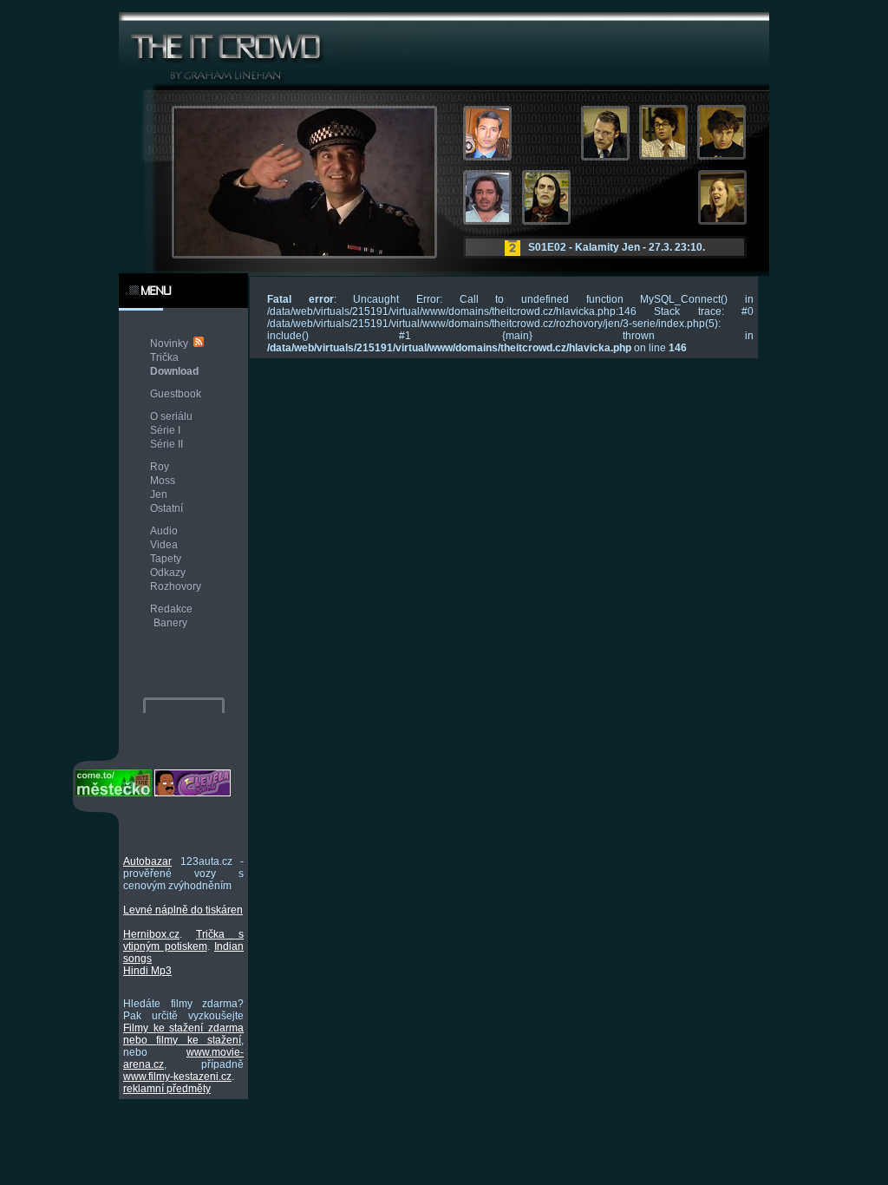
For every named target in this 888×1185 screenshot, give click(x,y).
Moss (162, 481)
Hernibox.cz (151, 934)
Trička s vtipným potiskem (183, 940)
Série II (166, 444)
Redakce (171, 609)
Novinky (169, 343)
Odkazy (168, 572)
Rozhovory (175, 586)
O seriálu (171, 416)
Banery (170, 623)
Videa (164, 545)
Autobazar (147, 861)
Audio (164, 531)
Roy (159, 467)
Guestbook (175, 394)
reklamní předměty (167, 1089)
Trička (164, 357)
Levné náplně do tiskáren (183, 910)
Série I (165, 430)
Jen (158, 494)
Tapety (165, 559)
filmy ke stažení (198, 1040)
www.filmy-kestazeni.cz (177, 1076)
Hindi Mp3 (147, 971)
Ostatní (166, 508)
